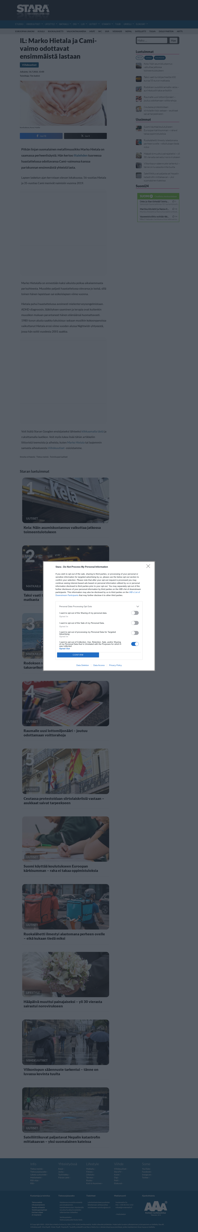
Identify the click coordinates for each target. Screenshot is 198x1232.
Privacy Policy (115, 665)
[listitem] (99, 606)
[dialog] (99, 616)
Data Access (99, 665)
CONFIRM (78, 655)
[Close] (149, 567)
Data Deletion (82, 665)
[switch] (135, 613)
